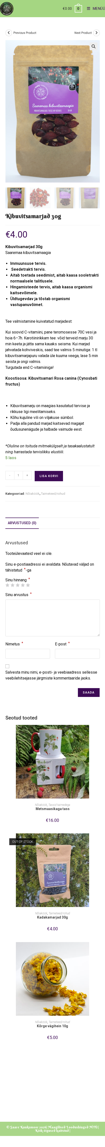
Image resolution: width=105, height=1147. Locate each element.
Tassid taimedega (59, 805)
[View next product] (96, 32)
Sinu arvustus (18, 594)
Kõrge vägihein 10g (52, 1026)
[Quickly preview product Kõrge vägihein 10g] (98, 951)
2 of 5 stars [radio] (12, 585)
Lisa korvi (49, 476)
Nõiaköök (33, 493)
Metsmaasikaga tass (53, 809)
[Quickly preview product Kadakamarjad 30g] (98, 842)
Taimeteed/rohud (53, 493)
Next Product (83, 33)
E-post (62, 643)
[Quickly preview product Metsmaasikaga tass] (98, 733)
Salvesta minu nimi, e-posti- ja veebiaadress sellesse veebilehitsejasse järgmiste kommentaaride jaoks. (51, 675)
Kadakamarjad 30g (52, 917)
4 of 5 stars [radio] (23, 585)
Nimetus (14, 643)
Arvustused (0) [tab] (22, 523)
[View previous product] (8, 32)
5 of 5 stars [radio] (28, 585)
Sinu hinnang (17, 580)
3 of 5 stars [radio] (18, 585)
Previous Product (24, 33)
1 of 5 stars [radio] (7, 585)
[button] (93, 46)
